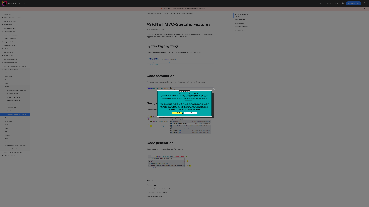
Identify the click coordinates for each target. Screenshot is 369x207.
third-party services (170, 107)
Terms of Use (195, 106)
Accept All (177, 113)
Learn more (188, 100)
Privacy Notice (180, 106)
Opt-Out (198, 109)
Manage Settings (190, 113)
